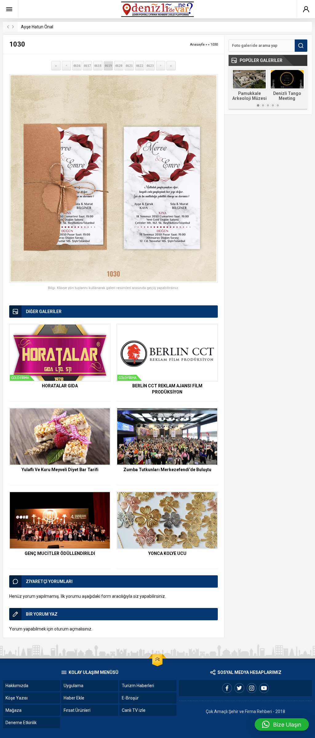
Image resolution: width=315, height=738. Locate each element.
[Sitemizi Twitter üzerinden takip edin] (239, 688)
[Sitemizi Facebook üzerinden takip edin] (227, 688)
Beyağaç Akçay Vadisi (42, 26)
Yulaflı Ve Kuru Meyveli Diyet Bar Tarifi (60, 469)
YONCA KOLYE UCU (167, 553)
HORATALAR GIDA (60, 385)
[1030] (113, 178)
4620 (118, 65)
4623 (150, 65)
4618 (98, 65)
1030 (214, 45)
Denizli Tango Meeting (287, 96)
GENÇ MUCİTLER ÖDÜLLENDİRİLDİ (60, 553)
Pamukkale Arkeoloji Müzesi (249, 96)
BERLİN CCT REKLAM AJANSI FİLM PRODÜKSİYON (167, 388)
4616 (77, 65)
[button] (282, 724)
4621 (129, 65)
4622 (139, 65)
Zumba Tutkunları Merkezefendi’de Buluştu (167, 469)
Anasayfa (197, 45)
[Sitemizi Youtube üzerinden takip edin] (264, 688)
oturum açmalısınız (72, 628)
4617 (87, 65)
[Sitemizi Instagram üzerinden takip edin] (251, 688)
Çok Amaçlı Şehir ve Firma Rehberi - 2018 (245, 711)
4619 (108, 65)
